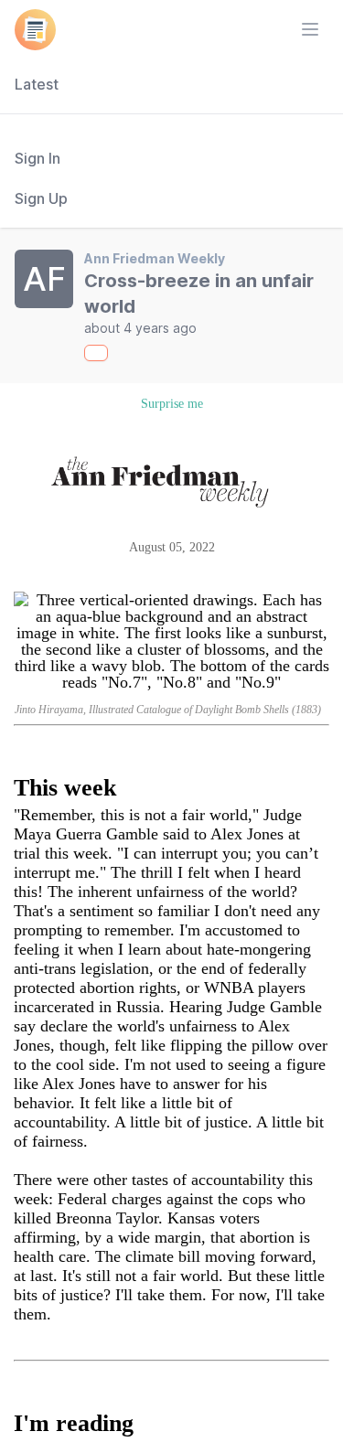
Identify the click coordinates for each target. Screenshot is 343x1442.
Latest (37, 84)
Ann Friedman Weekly (154, 258)
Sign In (37, 158)
